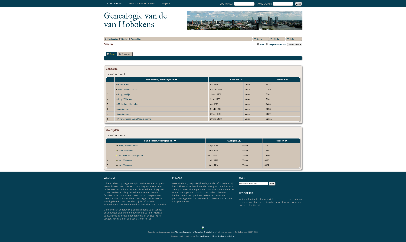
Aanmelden (136, 39)
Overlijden (232, 141)
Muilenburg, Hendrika (128, 104)
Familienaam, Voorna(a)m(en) (160, 80)
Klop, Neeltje (124, 94)
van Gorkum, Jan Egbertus (131, 155)
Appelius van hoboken (142, 3)
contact (224, 198)
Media (276, 39)
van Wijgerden (124, 109)
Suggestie (126, 54)
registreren (279, 199)
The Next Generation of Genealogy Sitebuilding (194, 232)
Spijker (166, 3)
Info (292, 39)
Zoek (259, 39)
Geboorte (235, 80)
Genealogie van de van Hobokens (135, 19)
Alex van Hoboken (203, 236)
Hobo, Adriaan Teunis (128, 89)
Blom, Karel (123, 84)
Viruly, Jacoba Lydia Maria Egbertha (134, 119)
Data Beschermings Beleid (223, 236)
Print (262, 44)
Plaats (112, 54)
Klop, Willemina (125, 99)
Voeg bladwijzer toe (277, 44)
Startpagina (114, 3)
